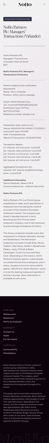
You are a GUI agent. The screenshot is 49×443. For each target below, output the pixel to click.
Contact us (8, 331)
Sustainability (10, 349)
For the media (10, 339)
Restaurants (9, 314)
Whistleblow (9, 353)
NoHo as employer (12, 321)
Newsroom (8, 317)
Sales (6, 335)
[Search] (4, 4)
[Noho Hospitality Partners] (24, 4)
